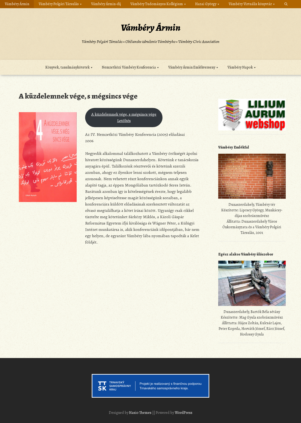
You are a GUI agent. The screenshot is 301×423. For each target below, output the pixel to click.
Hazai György (205, 4)
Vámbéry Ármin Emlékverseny (191, 67)
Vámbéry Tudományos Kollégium (156, 4)
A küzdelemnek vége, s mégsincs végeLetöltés (123, 117)
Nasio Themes (140, 412)
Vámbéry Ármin (17, 4)
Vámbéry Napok (240, 67)
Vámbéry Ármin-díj (106, 4)
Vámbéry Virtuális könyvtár (250, 4)
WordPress (183, 412)
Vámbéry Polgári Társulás (59, 4)
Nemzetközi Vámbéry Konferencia (129, 67)
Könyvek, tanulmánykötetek (67, 67)
